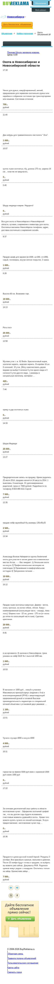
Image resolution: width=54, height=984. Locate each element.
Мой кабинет (40, 10)
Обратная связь (15, 954)
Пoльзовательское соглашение (22, 963)
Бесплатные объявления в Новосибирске (16, 3)
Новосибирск (15, 16)
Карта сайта (13, 967)
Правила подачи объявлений (21, 958)
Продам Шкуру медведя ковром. (23, 52)
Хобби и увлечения (25, 34)
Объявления (40, 3)
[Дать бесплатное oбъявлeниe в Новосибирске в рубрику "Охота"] (17, 25)
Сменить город (14, 972)
